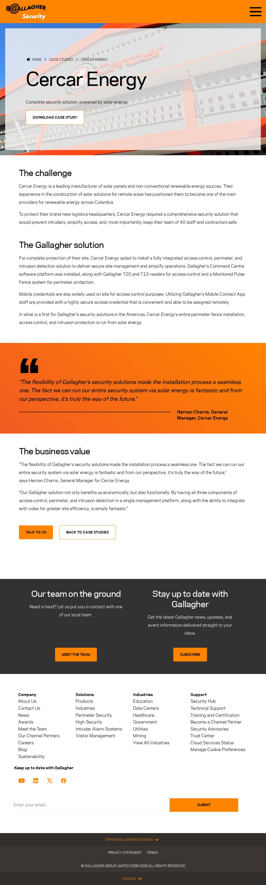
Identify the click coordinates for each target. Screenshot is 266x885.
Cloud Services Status (212, 743)
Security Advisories (209, 729)
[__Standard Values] (22, 780)
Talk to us (36, 532)
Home (37, 59)
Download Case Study (55, 117)
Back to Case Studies (87, 532)
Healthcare (143, 715)
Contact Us (29, 708)
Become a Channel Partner (216, 722)
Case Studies (61, 59)
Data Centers (146, 708)
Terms (152, 852)
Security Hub (203, 701)
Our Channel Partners (38, 736)
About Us (27, 701)
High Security (89, 722)
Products (84, 701)
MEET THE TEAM (76, 654)
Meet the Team (32, 729)
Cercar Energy (94, 59)
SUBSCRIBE (190, 654)
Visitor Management (95, 736)
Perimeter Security (94, 715)
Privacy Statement (125, 852)
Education (143, 701)
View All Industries (151, 743)
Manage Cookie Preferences (217, 750)
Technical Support (207, 708)
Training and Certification (215, 715)
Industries (85, 708)
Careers (26, 743)
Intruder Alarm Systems (99, 729)
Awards (25, 722)
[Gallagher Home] (26, 11)
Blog (22, 750)
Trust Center (202, 736)
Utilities (140, 729)
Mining (139, 736)
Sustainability (31, 757)
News (23, 715)
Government (145, 722)
